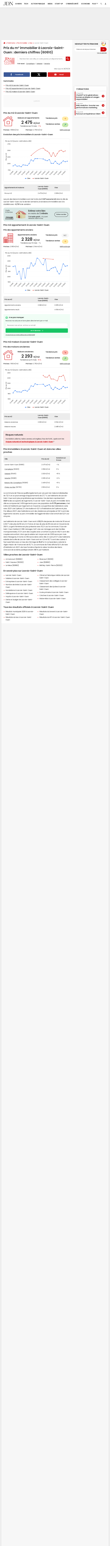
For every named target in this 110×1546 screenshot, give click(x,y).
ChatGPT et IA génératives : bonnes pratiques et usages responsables (87, 96)
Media (50, 4)
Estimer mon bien (61, 214)
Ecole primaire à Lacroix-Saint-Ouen (53, 592)
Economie (85, 4)
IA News (18, 4)
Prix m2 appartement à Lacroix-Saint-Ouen (23, 88)
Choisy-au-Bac (10, 487)
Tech (26, 4)
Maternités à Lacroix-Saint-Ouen (52, 598)
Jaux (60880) (44, 562)
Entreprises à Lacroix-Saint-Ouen (19, 581)
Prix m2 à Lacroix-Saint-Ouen (17, 85)
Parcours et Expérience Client (88, 113)
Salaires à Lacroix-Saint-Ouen (17, 578)
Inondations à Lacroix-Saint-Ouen (19, 590)
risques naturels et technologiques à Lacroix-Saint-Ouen (29, 441)
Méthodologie (65, 130)
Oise (30, 43)
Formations (82, 89)
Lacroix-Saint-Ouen (13, 575)
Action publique (38, 4)
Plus (94, 4)
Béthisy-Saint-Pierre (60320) (51, 565)
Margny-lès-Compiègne (13, 482)
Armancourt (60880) (14, 559)
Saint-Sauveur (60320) (15, 562)
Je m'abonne (35, 330)
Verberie (39, 63)
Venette (47, 63)
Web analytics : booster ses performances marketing (87, 105)
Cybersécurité (72, 4)
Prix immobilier (22, 43)
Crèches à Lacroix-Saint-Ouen (51, 595)
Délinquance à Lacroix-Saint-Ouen (19, 593)
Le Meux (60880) (12, 565)
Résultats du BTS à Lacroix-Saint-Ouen (54, 617)
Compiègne (30, 63)
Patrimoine (11, 43)
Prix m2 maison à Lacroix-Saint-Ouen (20, 91)
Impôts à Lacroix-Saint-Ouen (17, 596)
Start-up (59, 4)
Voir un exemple (102, 53)
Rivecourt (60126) (46, 559)
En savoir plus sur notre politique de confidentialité (20, 334)
